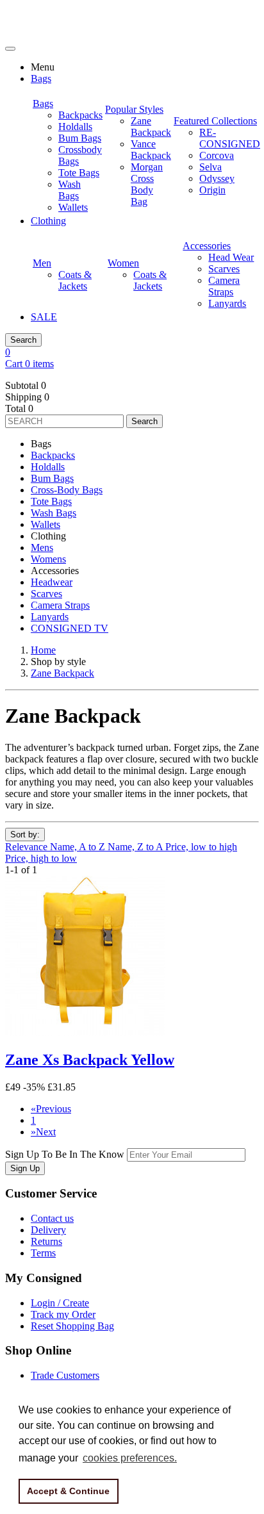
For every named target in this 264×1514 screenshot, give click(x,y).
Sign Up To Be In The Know (64, 1154)
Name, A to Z (79, 846)
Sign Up (25, 1168)
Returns (46, 1241)
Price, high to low (41, 858)
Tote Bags (51, 501)
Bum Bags (52, 478)
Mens (42, 547)
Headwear (51, 582)
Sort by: (25, 834)
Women (123, 263)
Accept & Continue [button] (68, 1491)
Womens (48, 559)
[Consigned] (50, 33)
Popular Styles (134, 109)
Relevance (27, 846)
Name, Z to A (136, 846)
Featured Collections (215, 120)
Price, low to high (201, 846)
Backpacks (53, 455)
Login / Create (60, 1302)
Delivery (48, 1229)
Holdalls (48, 466)
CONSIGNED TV (69, 628)
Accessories (207, 245)
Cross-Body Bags (67, 489)
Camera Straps (60, 605)
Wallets (45, 524)
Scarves (46, 593)
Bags (43, 103)
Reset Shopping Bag (72, 1326)
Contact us (52, 1218)
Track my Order (63, 1314)
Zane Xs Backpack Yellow (89, 1059)
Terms (43, 1252)
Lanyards (50, 616)
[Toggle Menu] (10, 49)
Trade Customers (65, 1375)
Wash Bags (53, 512)
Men (42, 263)
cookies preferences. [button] (130, 1457)
